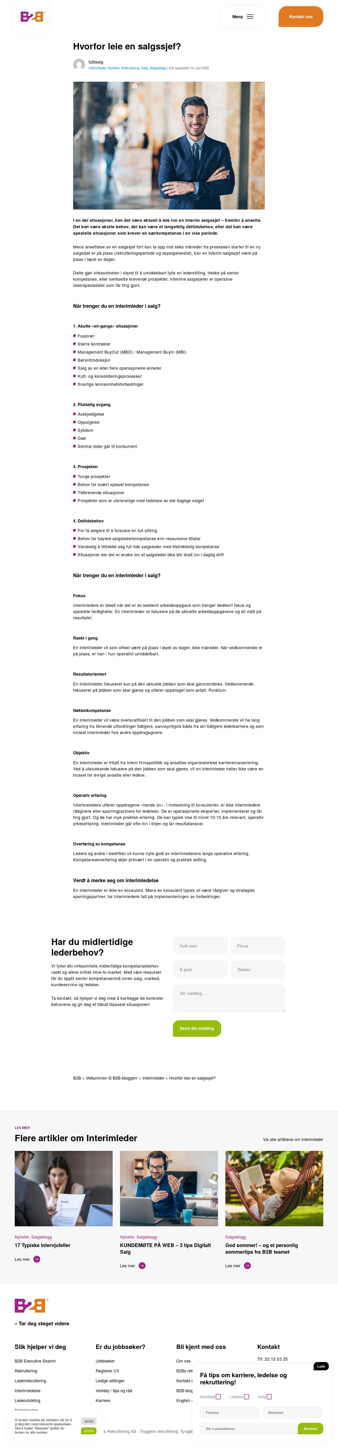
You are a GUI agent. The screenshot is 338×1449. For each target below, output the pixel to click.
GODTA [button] (89, 1431)
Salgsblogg (158, 67)
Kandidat (207, 1396)
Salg (144, 67)
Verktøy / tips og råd (114, 1390)
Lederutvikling (27, 1400)
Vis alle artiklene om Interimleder (293, 1139)
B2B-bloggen (188, 1390)
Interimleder (97, 67)
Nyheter (113, 67)
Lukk (321, 1366)
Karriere (103, 1400)
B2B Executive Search (35, 1361)
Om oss (183, 1361)
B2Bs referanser (191, 1371)
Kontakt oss (187, 1380)
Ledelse (236, 1396)
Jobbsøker (105, 1361)
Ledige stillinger (110, 1380)
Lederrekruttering (30, 1380)
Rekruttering (130, 67)
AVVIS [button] (88, 1421)
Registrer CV (107, 1371)
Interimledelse (27, 1390)
